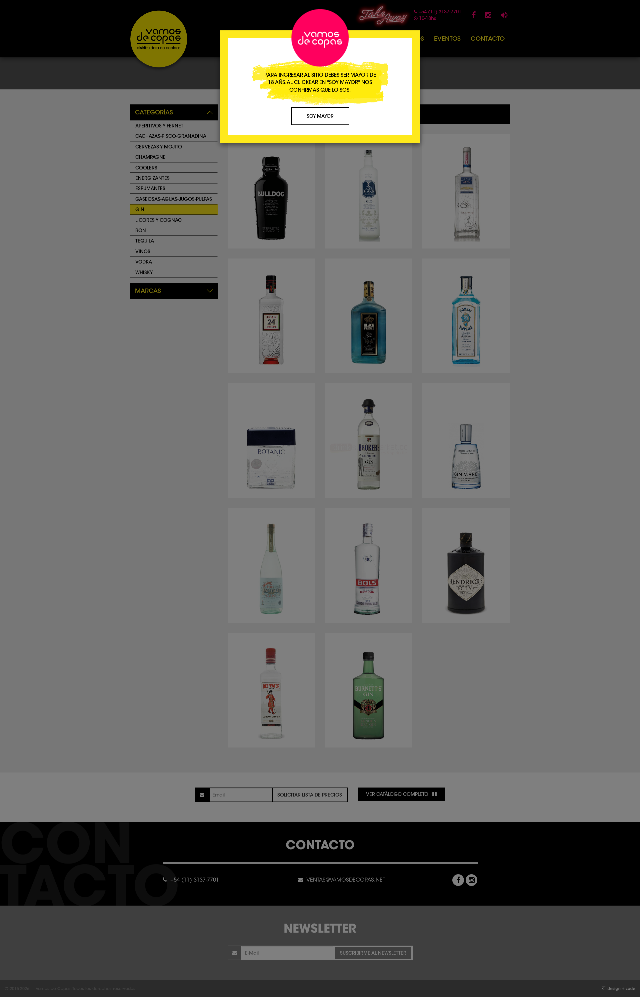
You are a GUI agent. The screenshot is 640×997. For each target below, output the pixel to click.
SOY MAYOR (320, 116)
